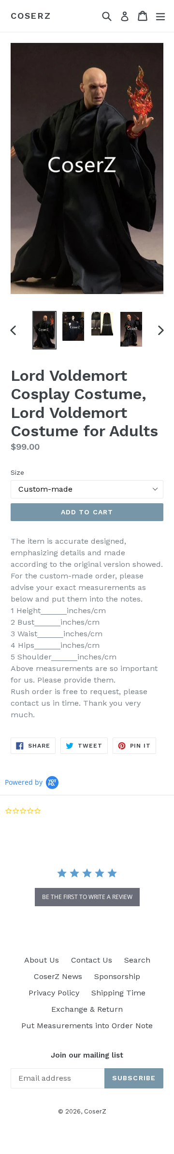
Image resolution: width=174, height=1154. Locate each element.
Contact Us (91, 960)
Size (17, 472)
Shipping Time (118, 992)
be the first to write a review (87, 897)
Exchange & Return (87, 1009)
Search (137, 960)
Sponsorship (117, 976)
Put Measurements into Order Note (87, 1025)
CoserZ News (58, 976)
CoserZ (31, 16)
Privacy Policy (54, 992)
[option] (44, 330)
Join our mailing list (87, 1055)
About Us (41, 960)
